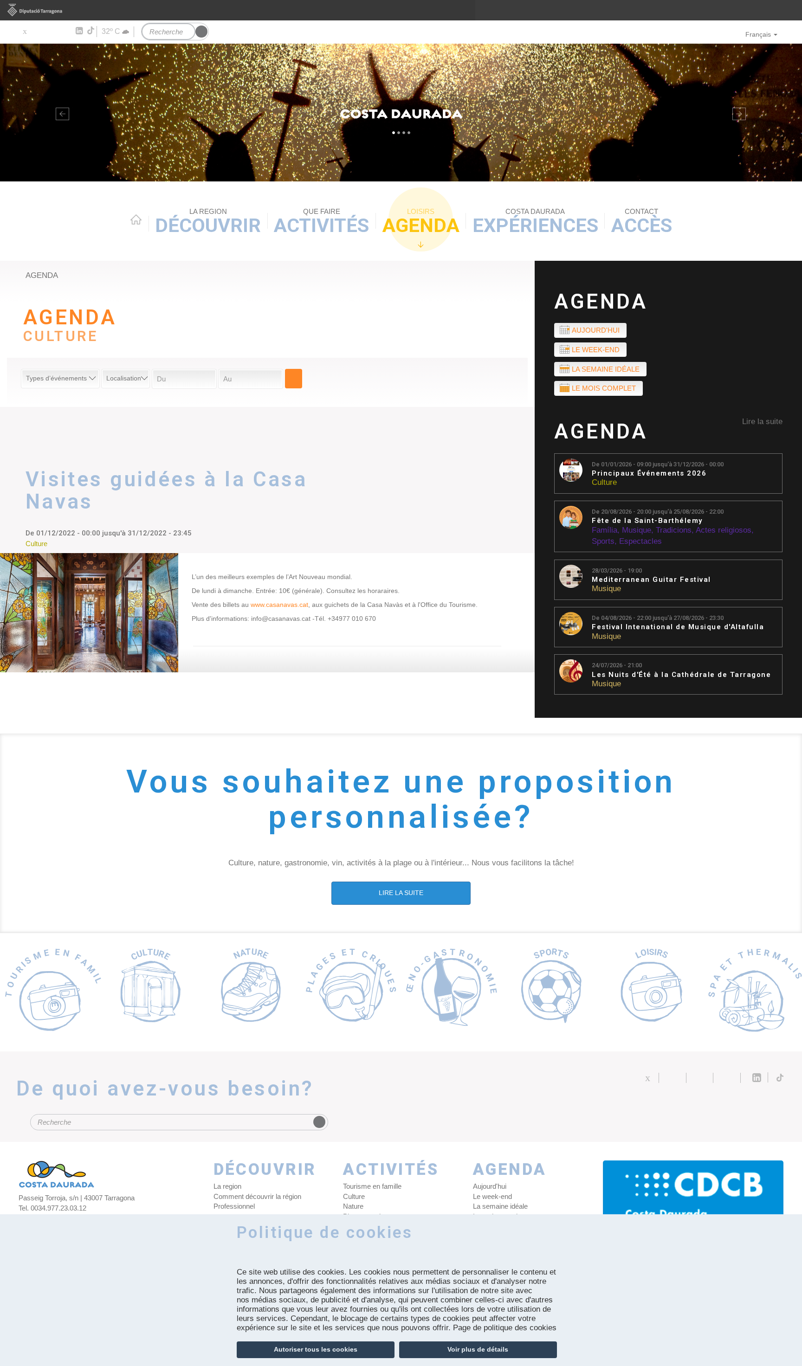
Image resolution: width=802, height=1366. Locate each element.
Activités (321, 222)
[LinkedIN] (78, 31)
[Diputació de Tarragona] (401, 10)
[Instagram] (65, 31)
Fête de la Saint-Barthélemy (647, 521)
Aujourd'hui (596, 330)
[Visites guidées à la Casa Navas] (89, 612)
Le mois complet (604, 388)
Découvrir (208, 222)
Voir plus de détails (477, 1349)
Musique (636, 530)
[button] (60, 112)
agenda (42, 275)
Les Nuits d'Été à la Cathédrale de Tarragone (681, 675)
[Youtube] (51, 31)
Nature (353, 1206)
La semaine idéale (606, 369)
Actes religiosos (723, 530)
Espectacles (640, 541)
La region (227, 1186)
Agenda (420, 222)
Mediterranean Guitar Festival (651, 580)
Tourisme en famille (372, 1186)
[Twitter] (24, 31)
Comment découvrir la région (257, 1196)
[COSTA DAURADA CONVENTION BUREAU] (693, 1202)
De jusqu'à (658, 464)
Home (136, 219)
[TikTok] (91, 30)
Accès (641, 222)
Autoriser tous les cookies (315, 1349)
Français (758, 34)
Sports (603, 541)
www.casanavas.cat (279, 604)
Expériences (535, 222)
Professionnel (234, 1206)
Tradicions (674, 530)
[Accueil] (401, 112)
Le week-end (596, 350)
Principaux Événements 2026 (649, 473)
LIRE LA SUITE (401, 892)
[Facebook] (38, 31)
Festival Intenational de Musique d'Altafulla (678, 627)
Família (604, 530)
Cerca (293, 378)
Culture (604, 482)
